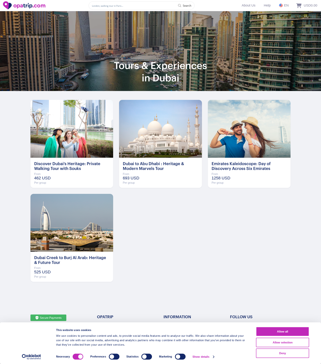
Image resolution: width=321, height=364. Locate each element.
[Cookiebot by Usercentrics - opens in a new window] (31, 357)
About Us (248, 5)
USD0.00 (310, 5)
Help (267, 5)
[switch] (114, 357)
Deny (282, 353)
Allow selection (283, 342)
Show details (200, 356)
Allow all (282, 331)
